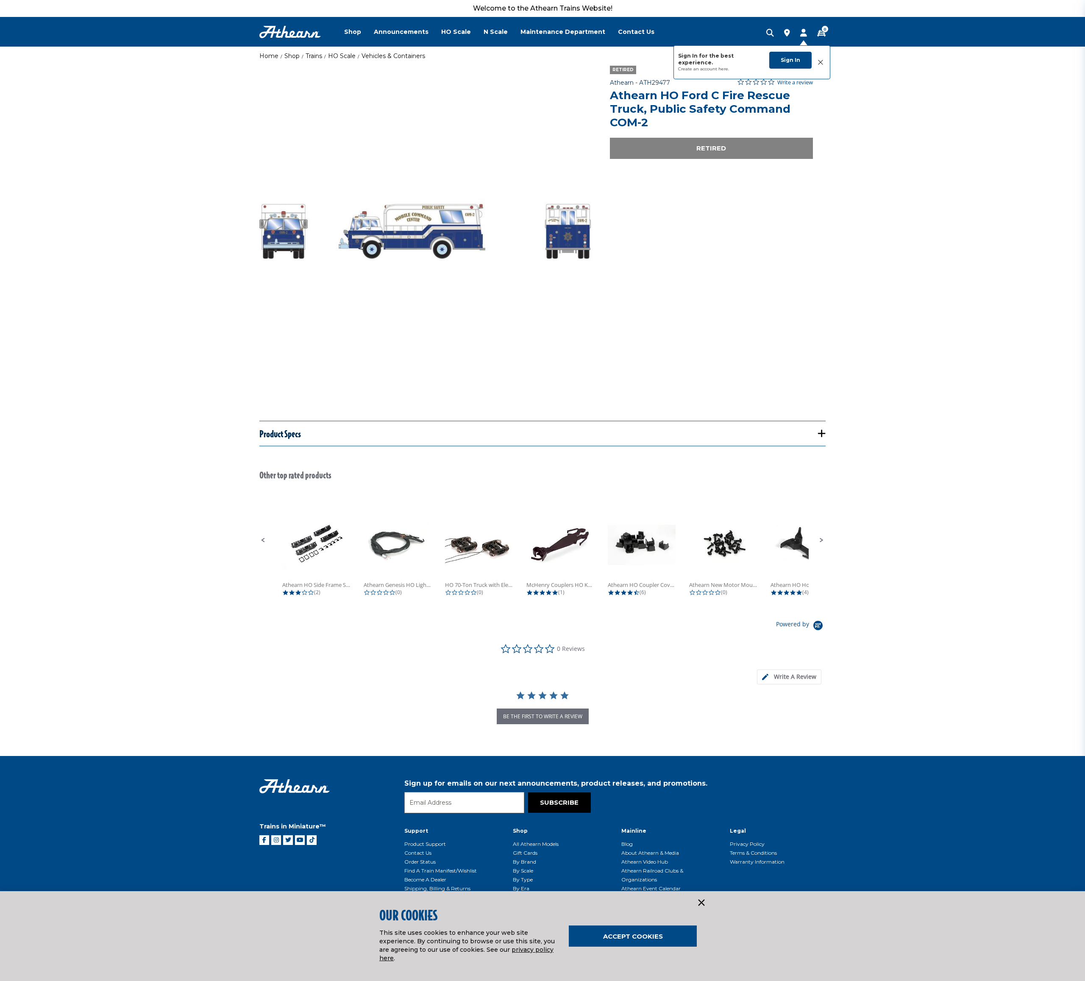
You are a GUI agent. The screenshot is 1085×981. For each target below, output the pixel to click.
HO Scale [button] (456, 31)
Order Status (420, 862)
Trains (314, 56)
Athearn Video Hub (644, 862)
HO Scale (342, 56)
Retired (711, 148)
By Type (523, 879)
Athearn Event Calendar (651, 888)
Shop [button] (352, 31)
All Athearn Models (536, 844)
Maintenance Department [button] (562, 31)
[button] (263, 540)
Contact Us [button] (636, 31)
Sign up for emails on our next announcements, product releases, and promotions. (555, 783)
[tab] (789, 677)
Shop (292, 56)
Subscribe (559, 802)
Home (268, 56)
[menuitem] (359, 31)
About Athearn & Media (650, 853)
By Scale (523, 870)
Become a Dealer (425, 879)
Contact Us (417, 853)
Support (416, 831)
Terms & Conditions (753, 853)
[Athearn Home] (290, 32)
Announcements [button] (401, 31)
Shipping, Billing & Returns (437, 888)
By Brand (524, 862)
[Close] (701, 903)
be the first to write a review (542, 716)
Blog (627, 844)
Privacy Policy (747, 844)
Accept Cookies (633, 936)
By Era (521, 888)
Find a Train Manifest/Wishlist (440, 870)
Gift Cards (525, 853)
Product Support (425, 844)
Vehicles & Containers (393, 56)
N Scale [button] (496, 31)
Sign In (790, 60)
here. (723, 69)
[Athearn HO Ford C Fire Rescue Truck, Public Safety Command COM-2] (425, 231)
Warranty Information (757, 862)
